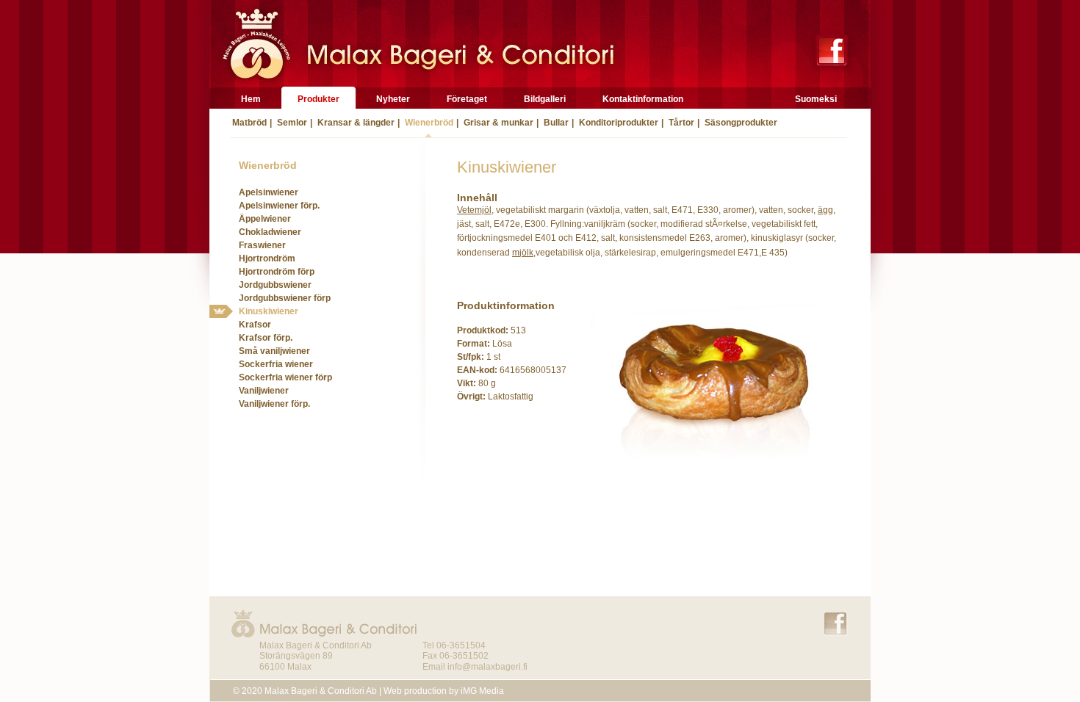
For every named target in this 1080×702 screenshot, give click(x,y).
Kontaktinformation (642, 99)
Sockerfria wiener (276, 364)
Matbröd (248, 122)
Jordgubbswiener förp (285, 298)
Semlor (291, 122)
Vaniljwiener (264, 391)
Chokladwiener (270, 232)
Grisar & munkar (497, 122)
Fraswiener (262, 245)
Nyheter (393, 99)
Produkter (318, 99)
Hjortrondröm (267, 258)
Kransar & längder (355, 122)
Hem (251, 99)
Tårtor (680, 122)
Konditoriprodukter (617, 122)
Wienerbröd (428, 122)
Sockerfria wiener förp (285, 377)
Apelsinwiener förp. (279, 205)
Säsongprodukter (739, 122)
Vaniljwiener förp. (274, 404)
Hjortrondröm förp (276, 272)
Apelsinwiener (268, 192)
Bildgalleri (545, 99)
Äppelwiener (265, 219)
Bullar (555, 122)
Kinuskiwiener (268, 311)
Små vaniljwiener (274, 351)
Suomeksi (816, 99)
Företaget (467, 99)
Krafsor (255, 324)
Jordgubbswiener (275, 285)
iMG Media (482, 691)
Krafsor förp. (265, 338)
